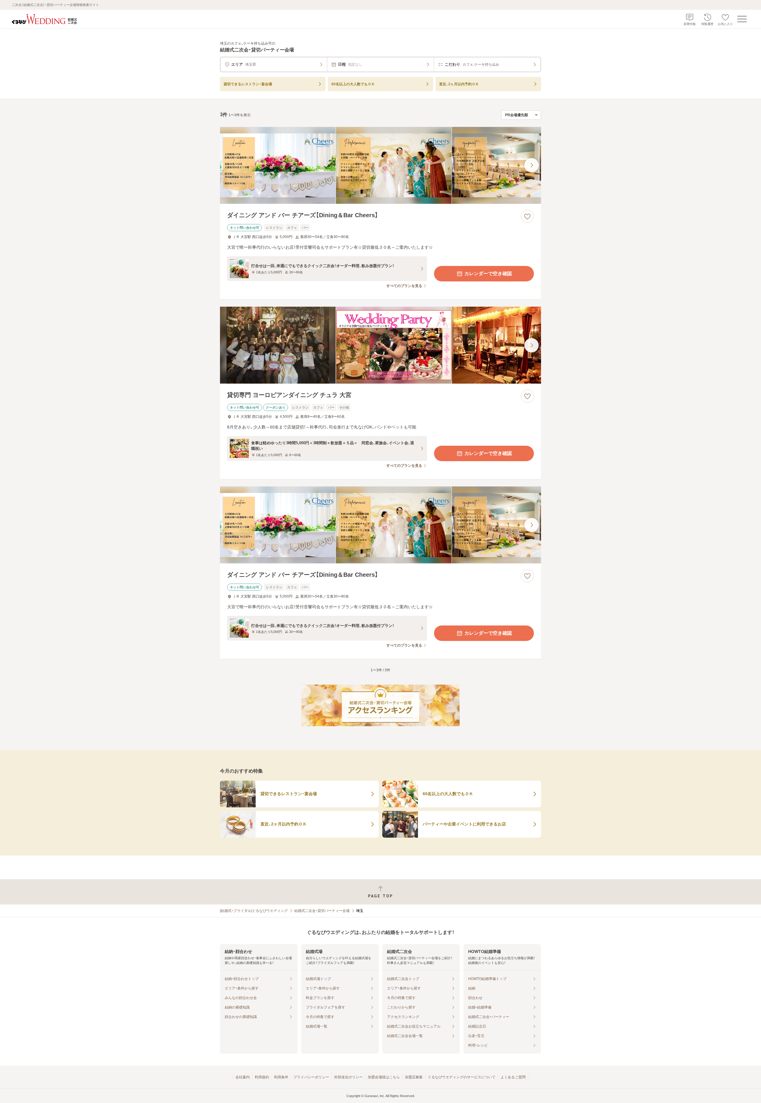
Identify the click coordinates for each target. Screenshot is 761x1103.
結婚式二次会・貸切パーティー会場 (322, 911)
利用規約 (262, 1077)
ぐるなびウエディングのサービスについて (462, 1077)
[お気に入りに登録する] (527, 216)
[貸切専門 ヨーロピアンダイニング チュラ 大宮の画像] (380, 345)
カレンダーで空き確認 (488, 273)
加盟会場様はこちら (384, 1077)
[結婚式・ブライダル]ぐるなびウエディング (254, 911)
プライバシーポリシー (311, 1077)
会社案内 (242, 1077)
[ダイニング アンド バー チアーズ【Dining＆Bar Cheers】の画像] (380, 165)
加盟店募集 (414, 1077)
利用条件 (281, 1077)
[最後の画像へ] (531, 165)
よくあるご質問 (513, 1077)
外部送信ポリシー (348, 1077)
